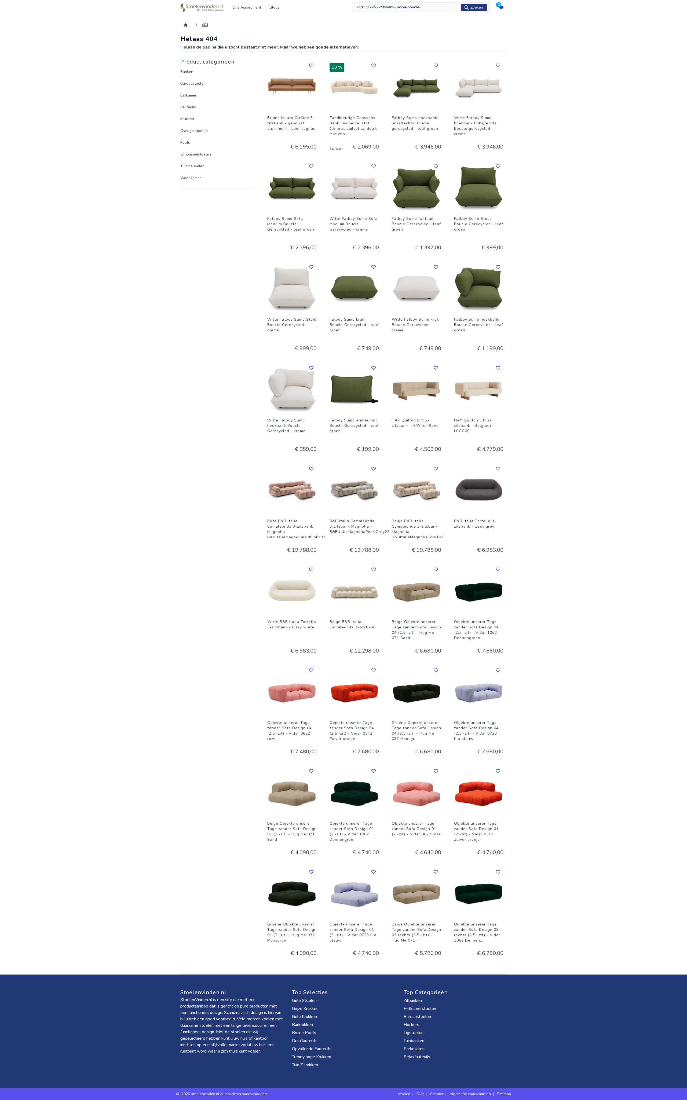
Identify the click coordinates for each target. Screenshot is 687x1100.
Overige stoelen (194, 130)
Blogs (274, 7)
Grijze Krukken (305, 1009)
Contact (436, 1094)
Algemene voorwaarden (470, 1094)
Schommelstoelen (195, 154)
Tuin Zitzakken (305, 1065)
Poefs (185, 142)
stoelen (403, 1094)
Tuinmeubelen (192, 166)
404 (205, 24)
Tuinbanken (414, 1041)
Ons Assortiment (246, 7)
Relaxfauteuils (417, 1057)
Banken (186, 71)
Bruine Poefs (304, 1033)
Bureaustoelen (193, 83)
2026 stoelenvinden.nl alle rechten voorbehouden (224, 1094)
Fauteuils (188, 107)
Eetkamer (188, 95)
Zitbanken (413, 1000)
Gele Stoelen (304, 1000)
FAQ (420, 1094)
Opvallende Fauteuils (311, 1049)
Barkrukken (302, 1025)
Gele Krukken (304, 1017)
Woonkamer (190, 177)
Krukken (187, 118)
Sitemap (504, 1094)
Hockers (411, 1025)
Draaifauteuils (304, 1041)
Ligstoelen (413, 1033)
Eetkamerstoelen (420, 1009)
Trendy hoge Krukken (311, 1057)
